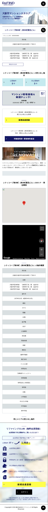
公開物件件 (13, 82)
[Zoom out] (41, 254)
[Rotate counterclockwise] (39, 241)
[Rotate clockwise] (43, 241)
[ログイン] (24, 492)
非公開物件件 (35, 82)
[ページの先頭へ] (43, 508)
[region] (24, 242)
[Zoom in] (41, 249)
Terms (32, 258)
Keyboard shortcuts (18, 258)
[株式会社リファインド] (8, 4)
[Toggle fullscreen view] (42, 228)
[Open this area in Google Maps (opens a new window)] (7, 257)
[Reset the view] (41, 241)
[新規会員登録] (24, 120)
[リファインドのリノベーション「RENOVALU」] (24, 159)
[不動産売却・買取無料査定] (24, 138)
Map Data (27, 258)
